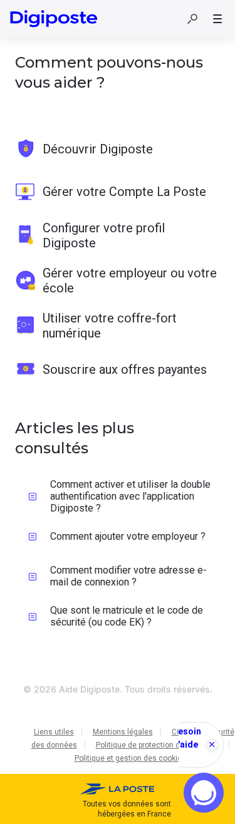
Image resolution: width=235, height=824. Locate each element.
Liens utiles (54, 732)
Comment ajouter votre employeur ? (128, 536)
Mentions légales (123, 732)
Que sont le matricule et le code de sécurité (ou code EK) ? (126, 616)
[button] (192, 18)
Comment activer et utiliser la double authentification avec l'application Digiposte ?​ (130, 495)
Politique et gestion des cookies (130, 758)
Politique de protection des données (158, 745)
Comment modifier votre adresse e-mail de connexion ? (128, 576)
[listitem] (117, 149)
